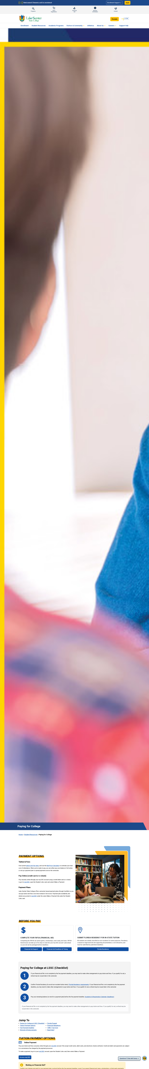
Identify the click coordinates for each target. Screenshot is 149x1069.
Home (21, 835)
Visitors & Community (74, 26)
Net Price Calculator (53, 865)
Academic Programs (56, 26)
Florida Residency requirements (79, 984)
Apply (127, 3)
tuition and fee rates (32, 865)
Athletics (90, 26)
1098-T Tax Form (52, 1028)
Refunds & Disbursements (28, 1030)
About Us (100, 26)
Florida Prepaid (52, 1023)
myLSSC (27, 882)
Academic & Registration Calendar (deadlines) (99, 997)
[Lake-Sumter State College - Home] (30, 18)
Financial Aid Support (31, 949)
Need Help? (50, 1030)
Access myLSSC (25, 1057)
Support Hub (123, 26)
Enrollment (25, 26)
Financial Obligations (54, 1025)
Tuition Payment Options (27, 1025)
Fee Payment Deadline (27, 1028)
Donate (114, 19)
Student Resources (39, 26)
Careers (111, 26)
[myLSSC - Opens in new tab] (125, 19)
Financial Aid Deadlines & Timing (57, 949)
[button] (144, 1058)
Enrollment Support (113, 3)
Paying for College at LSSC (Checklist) (32, 1023)
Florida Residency (103, 949)
